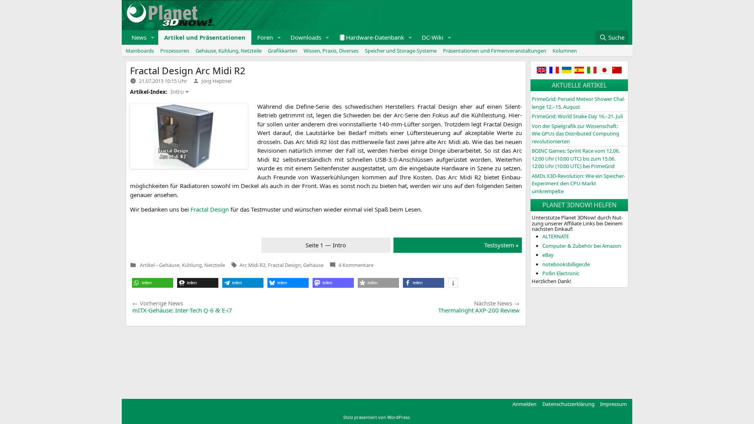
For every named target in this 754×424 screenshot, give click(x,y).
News (139, 37)
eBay (548, 254)
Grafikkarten (282, 50)
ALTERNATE (555, 236)
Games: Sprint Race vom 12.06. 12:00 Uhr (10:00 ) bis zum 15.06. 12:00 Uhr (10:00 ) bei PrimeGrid (576, 158)
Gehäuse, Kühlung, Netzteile (229, 50)
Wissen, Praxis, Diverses (331, 50)
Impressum (613, 404)
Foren (265, 37)
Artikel (147, 265)
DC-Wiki (432, 37)
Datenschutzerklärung (568, 404)
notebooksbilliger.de (566, 264)
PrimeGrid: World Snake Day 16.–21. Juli (577, 116)
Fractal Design (284, 265)
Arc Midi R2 (252, 265)
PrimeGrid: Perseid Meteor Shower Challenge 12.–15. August (578, 102)
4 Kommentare (356, 265)
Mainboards (140, 50)
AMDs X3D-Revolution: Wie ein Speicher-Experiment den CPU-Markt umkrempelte (578, 183)
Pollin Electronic (560, 273)
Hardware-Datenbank (375, 37)
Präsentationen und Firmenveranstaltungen (494, 50)
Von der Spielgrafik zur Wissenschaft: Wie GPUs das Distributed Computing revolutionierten (575, 133)
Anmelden (524, 404)
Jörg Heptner (216, 80)
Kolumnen (565, 50)
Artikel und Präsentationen (204, 37)
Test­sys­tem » (501, 245)
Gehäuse (313, 265)
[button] (152, 37)
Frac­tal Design (209, 209)
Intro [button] (177, 91)
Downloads (306, 37)
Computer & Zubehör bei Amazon (581, 245)
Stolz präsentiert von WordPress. (377, 417)
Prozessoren (174, 50)
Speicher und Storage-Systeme (401, 50)
